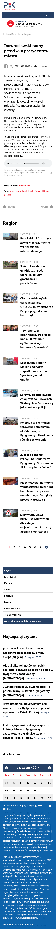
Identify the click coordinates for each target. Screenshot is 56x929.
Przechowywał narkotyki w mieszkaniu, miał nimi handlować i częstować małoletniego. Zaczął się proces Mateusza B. (36, 491)
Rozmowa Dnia (12, 608)
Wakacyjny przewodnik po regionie (22, 621)
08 (21, 790)
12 (49, 790)
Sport (7, 589)
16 (28, 798)
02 (28, 783)
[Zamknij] (50, 806)
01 (21, 783)
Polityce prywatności (43, 850)
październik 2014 (28, 767)
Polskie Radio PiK (12, 34)
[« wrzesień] (6, 767)
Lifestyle (8, 595)
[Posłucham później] (49, 172)
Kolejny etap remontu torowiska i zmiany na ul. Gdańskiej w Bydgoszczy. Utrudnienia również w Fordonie (36, 431)
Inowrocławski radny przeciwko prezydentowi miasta (27, 50)
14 (13, 798)
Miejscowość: (11, 185)
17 (35, 798)
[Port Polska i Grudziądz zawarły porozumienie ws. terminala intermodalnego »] (10, 243)
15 (21, 798)
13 (6, 798)
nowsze (44, 206)
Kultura (8, 583)
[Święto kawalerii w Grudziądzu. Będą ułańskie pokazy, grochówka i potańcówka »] (10, 273)
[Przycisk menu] (52, 6)
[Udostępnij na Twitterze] (12, 66)
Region (27, 34)
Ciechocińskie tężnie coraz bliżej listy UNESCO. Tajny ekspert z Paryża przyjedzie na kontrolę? (36, 307)
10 (35, 790)
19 (49, 798)
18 (42, 798)
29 (6, 783)
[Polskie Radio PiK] (9, 6)
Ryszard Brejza (42, 191)
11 (42, 790)
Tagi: (7, 191)
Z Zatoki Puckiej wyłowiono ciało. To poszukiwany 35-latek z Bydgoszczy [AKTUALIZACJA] (26, 691)
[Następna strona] (46, 547)
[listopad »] (49, 767)
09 (28, 790)
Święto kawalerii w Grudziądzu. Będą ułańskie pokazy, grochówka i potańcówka (32, 274)
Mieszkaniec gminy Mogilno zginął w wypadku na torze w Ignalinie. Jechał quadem (33, 371)
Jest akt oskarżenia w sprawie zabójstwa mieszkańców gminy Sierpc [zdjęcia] (23, 653)
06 (6, 790)
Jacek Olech (28, 191)
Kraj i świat (10, 576)
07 (13, 790)
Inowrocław (24, 185)
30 (13, 783)
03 (35, 783)
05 (49, 783)
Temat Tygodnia (12, 614)
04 (42, 783)
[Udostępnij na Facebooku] (7, 66)
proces (7, 194)
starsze (11, 206)
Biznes (7, 602)
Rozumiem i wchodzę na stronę (18, 924)
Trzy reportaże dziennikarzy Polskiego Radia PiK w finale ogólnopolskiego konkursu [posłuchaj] (35, 339)
